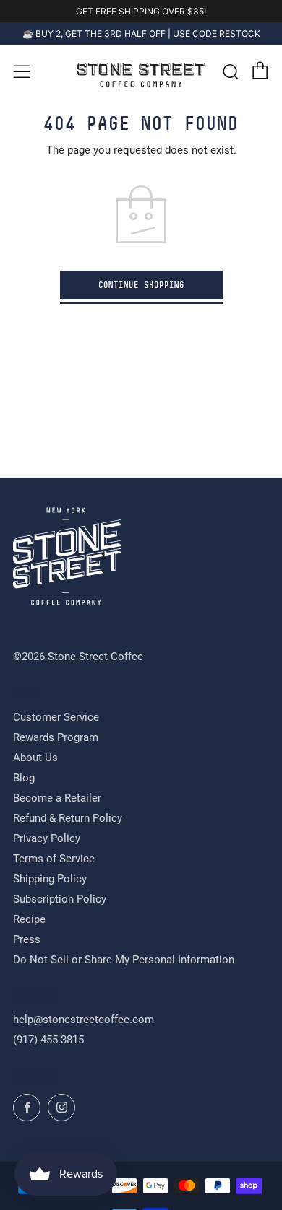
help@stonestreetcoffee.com (83, 1019)
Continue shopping (141, 285)
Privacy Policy (46, 838)
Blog (24, 777)
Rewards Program (55, 737)
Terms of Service (54, 858)
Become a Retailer (57, 798)
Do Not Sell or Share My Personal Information (123, 959)
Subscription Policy (59, 899)
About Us (35, 757)
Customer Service (56, 717)
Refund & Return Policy (67, 818)
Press (26, 939)
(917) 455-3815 (48, 1039)
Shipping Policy (50, 878)
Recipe (29, 919)
